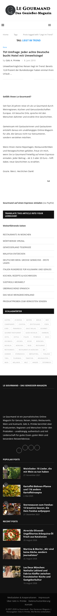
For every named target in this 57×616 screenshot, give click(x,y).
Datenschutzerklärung (39, 601)
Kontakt (28, 604)
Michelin (8, 345)
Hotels (16, 337)
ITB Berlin (37, 337)
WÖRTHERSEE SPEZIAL (14, 241)
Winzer (35, 362)
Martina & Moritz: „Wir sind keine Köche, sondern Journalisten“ (38, 552)
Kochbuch (8, 341)
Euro (6, 328)
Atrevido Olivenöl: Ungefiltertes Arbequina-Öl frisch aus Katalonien (38, 533)
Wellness (16, 362)
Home (5, 34)
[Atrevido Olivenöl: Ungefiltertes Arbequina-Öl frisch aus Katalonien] (11, 535)
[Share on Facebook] (27, 79)
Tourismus (17, 358)
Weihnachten (43, 358)
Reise (29, 345)
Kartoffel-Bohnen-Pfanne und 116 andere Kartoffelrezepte (37, 489)
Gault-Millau (31, 328)
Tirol (7, 358)
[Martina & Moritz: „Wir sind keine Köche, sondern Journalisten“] (11, 553)
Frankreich (17, 328)
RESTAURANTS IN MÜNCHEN (17, 234)
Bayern (29, 320)
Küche (29, 341)
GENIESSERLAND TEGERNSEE (17, 247)
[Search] (54, 25)
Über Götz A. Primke (16, 601)
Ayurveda (18, 320)
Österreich (46, 362)
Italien (26, 337)
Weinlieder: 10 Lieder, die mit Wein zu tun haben (37, 470)
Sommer (8, 354)
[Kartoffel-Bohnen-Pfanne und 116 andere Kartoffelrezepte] (11, 491)
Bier (47, 320)
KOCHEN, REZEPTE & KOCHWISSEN (20, 275)
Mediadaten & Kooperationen (21, 597)
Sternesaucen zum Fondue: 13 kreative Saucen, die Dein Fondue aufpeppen (38, 507)
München (40, 341)
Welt (26, 362)
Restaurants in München (28, 350)
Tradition (29, 358)
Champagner (9, 324)
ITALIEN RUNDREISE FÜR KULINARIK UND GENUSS (27, 269)
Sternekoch (20, 354)
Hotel (7, 337)
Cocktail (22, 324)
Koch (47, 337)
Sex (44, 350)
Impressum (44, 597)
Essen (46, 324)
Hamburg (45, 333)
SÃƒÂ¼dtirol (34, 354)
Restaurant (40, 345)
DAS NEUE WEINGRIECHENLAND (18, 294)
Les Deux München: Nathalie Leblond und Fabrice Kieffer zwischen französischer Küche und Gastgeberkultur (37, 573)
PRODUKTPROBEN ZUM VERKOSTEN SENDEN (25, 301)
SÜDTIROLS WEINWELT (14, 282)
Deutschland (35, 324)
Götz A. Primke (13, 60)
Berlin (38, 320)
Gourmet (44, 328)
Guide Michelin (31, 333)
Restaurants (9, 350)
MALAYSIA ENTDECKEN (14, 253)
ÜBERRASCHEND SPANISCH (16, 288)
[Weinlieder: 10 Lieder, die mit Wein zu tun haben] (11, 473)
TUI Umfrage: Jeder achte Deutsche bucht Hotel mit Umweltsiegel (26, 53)
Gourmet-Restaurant (13, 333)
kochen (20, 341)
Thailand (46, 354)
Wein (6, 362)
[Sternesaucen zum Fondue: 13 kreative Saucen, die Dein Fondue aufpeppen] (11, 509)
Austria (7, 320)
